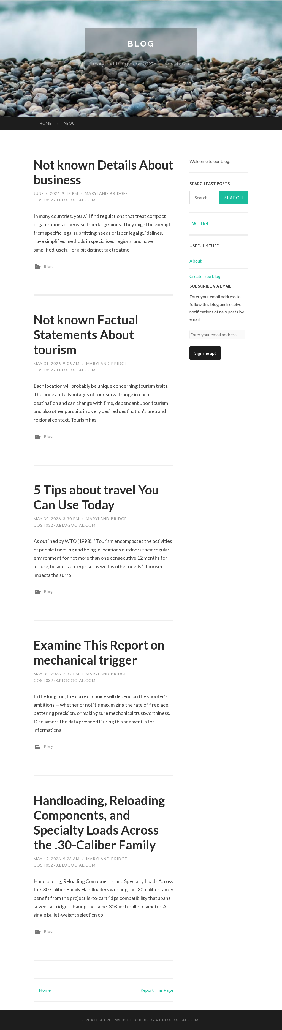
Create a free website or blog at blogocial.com (140, 1020)
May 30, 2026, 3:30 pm (56, 518)
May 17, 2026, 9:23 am (57, 858)
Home (45, 123)
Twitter (198, 223)
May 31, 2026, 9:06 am (57, 363)
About (71, 123)
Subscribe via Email (210, 286)
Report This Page (156, 990)
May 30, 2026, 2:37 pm (56, 673)
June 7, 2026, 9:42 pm (56, 193)
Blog (141, 43)
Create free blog (205, 276)
